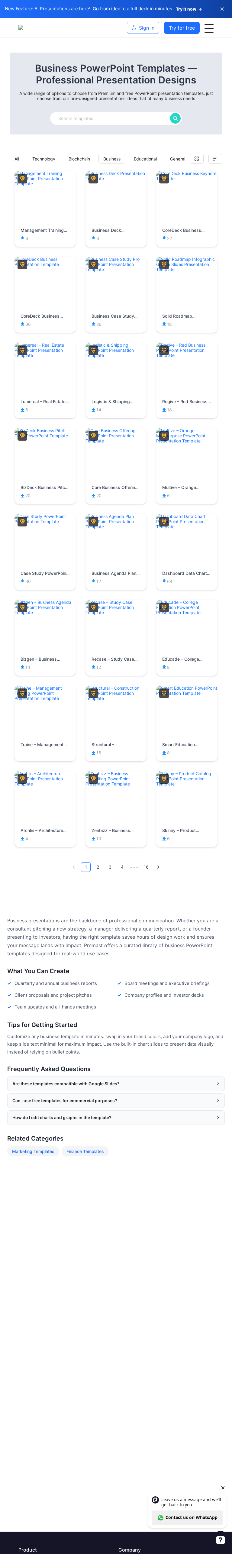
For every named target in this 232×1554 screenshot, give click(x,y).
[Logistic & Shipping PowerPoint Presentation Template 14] (116, 355)
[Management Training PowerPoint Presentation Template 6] (45, 183)
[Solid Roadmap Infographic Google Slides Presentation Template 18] (187, 269)
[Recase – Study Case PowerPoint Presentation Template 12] (116, 612)
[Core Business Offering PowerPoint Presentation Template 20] (116, 440)
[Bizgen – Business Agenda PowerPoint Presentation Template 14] (45, 612)
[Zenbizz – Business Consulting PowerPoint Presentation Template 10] (116, 783)
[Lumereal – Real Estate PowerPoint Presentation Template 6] (45, 355)
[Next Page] (158, 867)
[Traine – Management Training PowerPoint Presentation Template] (45, 698)
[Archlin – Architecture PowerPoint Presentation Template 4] (45, 783)
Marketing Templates (33, 1151)
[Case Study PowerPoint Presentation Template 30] (45, 521)
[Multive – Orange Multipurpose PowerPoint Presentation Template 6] (187, 440)
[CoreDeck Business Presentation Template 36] (45, 264)
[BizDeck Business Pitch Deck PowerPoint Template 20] (45, 435)
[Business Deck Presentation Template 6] (116, 178)
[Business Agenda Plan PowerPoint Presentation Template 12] (116, 526)
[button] (116, 1084)
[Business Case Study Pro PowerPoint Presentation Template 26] (116, 269)
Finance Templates (85, 1151)
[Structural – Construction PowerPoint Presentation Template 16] (116, 698)
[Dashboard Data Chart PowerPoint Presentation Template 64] (187, 526)
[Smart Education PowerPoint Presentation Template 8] (187, 693)
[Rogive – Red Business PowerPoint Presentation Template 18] (187, 355)
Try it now (189, 8)
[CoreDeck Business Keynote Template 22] (187, 178)
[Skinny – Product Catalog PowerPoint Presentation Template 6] (187, 783)
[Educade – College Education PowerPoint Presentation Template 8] (187, 612)
